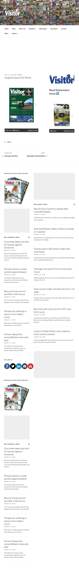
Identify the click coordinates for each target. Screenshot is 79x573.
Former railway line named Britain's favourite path (16, 337)
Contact (63, 29)
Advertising (43, 29)
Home (6, 29)
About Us (22, 29)
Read (13, 29)
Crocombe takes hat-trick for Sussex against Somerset (16, 245)
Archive (14, 33)
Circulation (54, 29)
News (6, 33)
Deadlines (32, 29)
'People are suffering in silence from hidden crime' (15, 314)
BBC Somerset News (12, 237)
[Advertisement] (39, 51)
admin (19, 75)
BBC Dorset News (40, 204)
